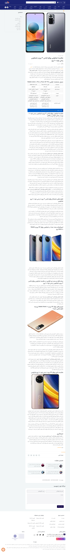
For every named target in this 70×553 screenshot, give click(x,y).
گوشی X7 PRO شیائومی (39, 523)
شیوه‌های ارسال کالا (61, 527)
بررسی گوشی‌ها (17, 18)
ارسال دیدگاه (60, 506)
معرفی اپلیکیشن (17, 26)
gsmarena (59, 447)
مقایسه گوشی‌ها (60, 55)
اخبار (19, 21)
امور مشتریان (25, 7)
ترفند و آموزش (17, 24)
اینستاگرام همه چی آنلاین (59, 538)
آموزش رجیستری (61, 524)
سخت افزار (18, 29)
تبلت (59, 6)
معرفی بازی (18, 28)
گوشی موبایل (63, 7)
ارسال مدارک (15, 7)
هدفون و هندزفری (49, 7)
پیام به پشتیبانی (20, 7)
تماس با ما (53, 518)
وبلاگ (10, 6)
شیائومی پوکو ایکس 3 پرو (46, 480)
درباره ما (62, 518)
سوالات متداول (52, 527)
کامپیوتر (35, 6)
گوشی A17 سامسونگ (31, 523)
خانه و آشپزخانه (30, 7)
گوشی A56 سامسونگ (40, 518)
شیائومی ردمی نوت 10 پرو (54, 480)
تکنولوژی (18, 23)
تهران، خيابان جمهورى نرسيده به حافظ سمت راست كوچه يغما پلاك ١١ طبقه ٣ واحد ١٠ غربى (55, 535)
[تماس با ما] (3, 549)
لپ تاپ (44, 7)
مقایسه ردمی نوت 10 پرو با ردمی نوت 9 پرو (48, 110)
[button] (61, 2)
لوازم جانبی (40, 7)
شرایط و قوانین (52, 521)
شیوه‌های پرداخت (52, 524)
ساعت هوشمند (55, 7)
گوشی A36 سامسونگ (40, 526)
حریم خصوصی (61, 521)
